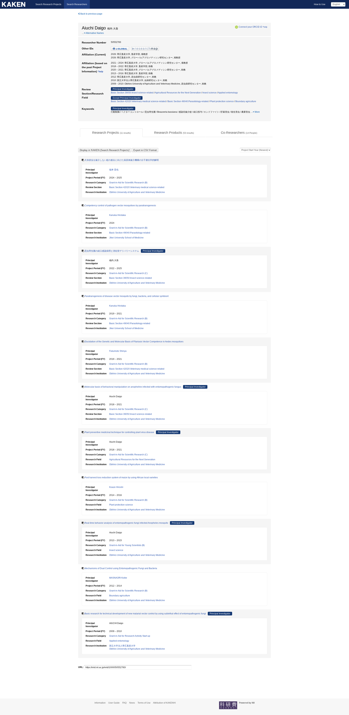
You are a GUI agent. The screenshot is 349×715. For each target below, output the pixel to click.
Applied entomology (228, 92)
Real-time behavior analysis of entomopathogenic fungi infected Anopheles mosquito (126, 523)
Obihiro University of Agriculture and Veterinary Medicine (137, 192)
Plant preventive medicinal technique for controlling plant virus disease (119, 432)
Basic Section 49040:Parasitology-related (188, 101)
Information (100, 703)
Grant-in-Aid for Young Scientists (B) (127, 545)
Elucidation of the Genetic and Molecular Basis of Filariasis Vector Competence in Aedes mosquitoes (134, 341)
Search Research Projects (48, 4)
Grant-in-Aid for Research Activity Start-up (129, 636)
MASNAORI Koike (118, 578)
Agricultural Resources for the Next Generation (178, 92)
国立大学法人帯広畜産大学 (122, 645)
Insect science (209, 92)
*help (265, 27)
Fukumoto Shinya (118, 351)
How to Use (319, 4)
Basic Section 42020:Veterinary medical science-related (138, 101)
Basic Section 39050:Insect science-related (132, 92)
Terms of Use (144, 703)
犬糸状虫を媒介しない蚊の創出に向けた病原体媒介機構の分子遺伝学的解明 (122, 160)
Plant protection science (222, 101)
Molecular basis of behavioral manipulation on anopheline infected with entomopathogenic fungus (133, 387)
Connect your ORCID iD (250, 27)
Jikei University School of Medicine (126, 237)
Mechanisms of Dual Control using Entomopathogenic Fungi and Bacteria (121, 568)
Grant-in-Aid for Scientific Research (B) (128, 182)
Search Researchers (77, 4)
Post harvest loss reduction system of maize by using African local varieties (121, 477)
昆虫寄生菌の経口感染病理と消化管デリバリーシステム (112, 251)
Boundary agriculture (245, 101)
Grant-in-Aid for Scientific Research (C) (128, 273)
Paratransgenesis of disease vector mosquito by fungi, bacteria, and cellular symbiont (127, 296)
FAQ (124, 703)
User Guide (114, 703)
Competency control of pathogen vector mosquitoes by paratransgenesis (120, 205)
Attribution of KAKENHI (164, 703)
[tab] (111, 132)
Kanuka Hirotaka (117, 215)
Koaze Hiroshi (116, 487)
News (132, 703)
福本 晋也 (114, 169)
